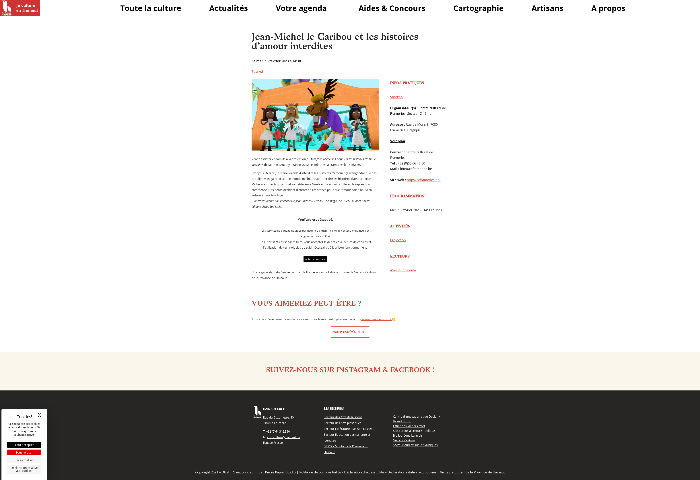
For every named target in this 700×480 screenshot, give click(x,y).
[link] (20, 8)
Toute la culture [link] (150, 8)
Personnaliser (24, 460)
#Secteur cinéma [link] (403, 270)
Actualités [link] (228, 8)
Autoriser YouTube (315, 259)
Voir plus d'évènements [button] (350, 332)
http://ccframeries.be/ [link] (424, 180)
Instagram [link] (358, 370)
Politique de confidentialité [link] (320, 472)
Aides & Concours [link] (392, 8)
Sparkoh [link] (258, 71)
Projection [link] (398, 240)
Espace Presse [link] (273, 443)
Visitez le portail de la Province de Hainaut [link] (472, 472)
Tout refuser (24, 452)
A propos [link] (608, 8)
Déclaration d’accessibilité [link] (364, 472)
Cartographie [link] (478, 8)
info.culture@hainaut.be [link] (283, 437)
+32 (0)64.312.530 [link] (277, 431)
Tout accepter (24, 445)
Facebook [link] (410, 370)
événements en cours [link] (376, 319)
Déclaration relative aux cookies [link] (24, 469)
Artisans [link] (547, 8)
